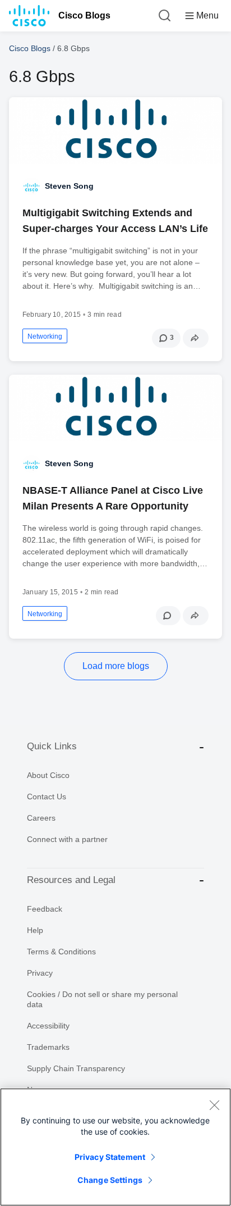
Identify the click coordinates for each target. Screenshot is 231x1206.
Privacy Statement (110, 1157)
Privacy (40, 972)
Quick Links (52, 746)
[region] (115, 1147)
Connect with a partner (67, 839)
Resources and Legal (71, 880)
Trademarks (48, 1047)
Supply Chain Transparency (76, 1068)
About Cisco (48, 775)
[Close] (214, 1105)
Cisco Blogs (84, 15)
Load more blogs (115, 666)
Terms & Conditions (61, 951)
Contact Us (46, 796)
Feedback (44, 908)
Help (35, 930)
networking (44, 336)
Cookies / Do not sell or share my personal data (102, 999)
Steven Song (69, 185)
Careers (41, 817)
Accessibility (48, 1025)
